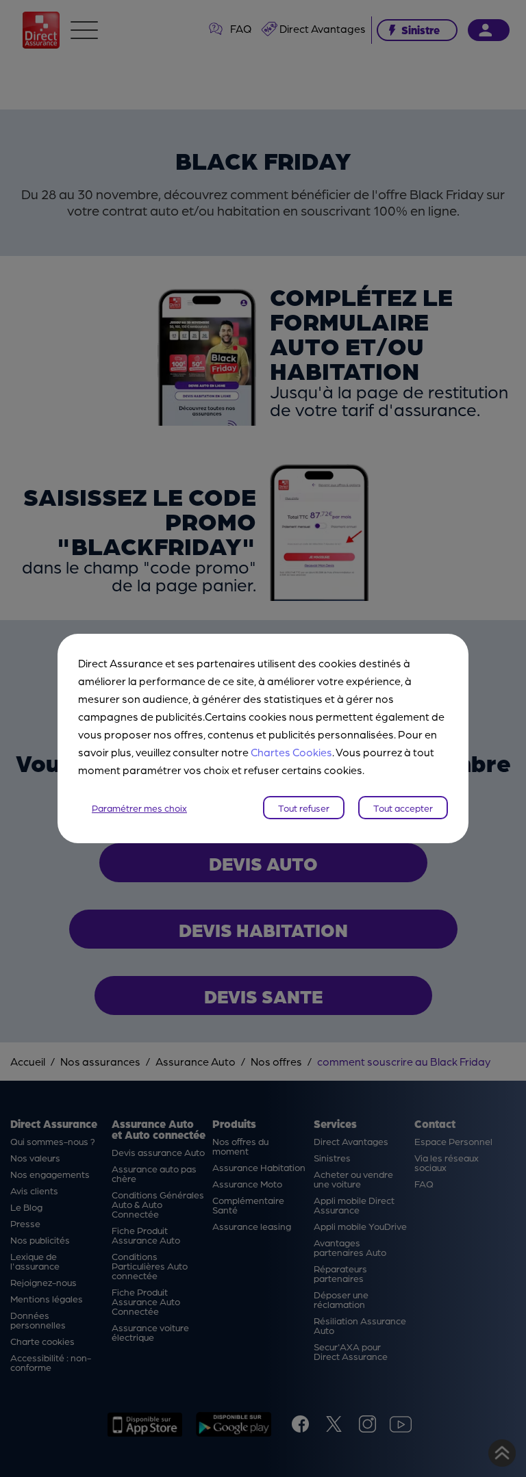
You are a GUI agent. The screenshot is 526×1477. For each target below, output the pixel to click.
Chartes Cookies (291, 751)
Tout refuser (303, 807)
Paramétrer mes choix (139, 807)
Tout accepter (403, 807)
